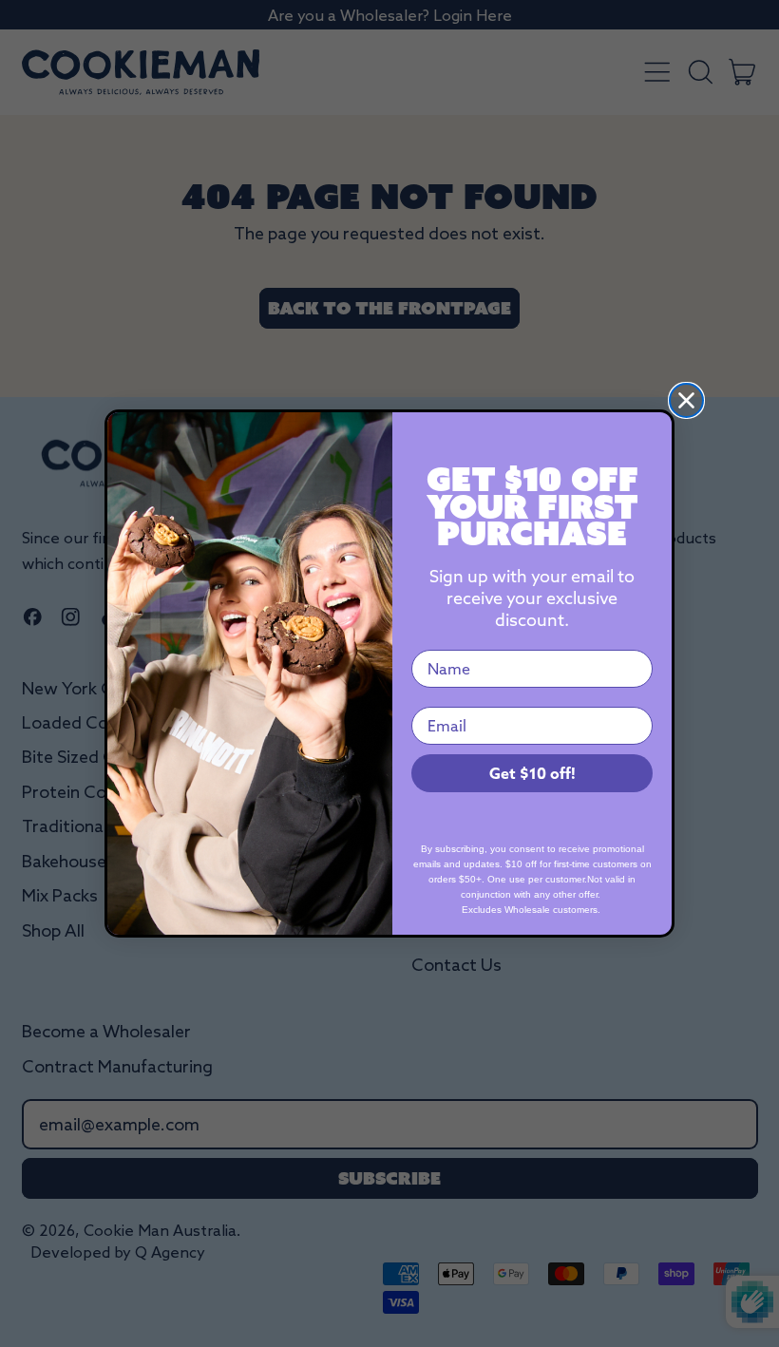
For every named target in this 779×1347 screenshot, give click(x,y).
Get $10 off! (532, 773)
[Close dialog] (686, 400)
